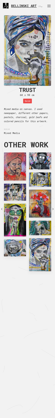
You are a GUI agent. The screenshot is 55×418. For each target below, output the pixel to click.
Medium (7, 129)
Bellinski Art (24, 6)
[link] (6, 5)
